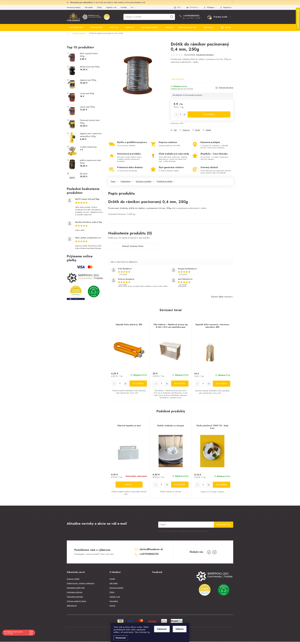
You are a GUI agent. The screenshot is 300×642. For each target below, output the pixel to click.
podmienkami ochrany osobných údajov (193, 531)
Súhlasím (180, 629)
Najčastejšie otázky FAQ (76, 588)
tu (149, 632)
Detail (129, 484)
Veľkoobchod (72, 605)
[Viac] (226, 27)
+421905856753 (190, 16)
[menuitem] (77, 27)
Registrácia (227, 7)
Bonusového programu (194, 95)
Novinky (112, 605)
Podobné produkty (164, 181)
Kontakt (112, 579)
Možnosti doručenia (226, 87)
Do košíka (209, 114)
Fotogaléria (114, 601)
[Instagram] (214, 552)
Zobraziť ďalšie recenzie (221, 296)
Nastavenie (121, 637)
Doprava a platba (73, 579)
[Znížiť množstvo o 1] (177, 114)
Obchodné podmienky (75, 597)
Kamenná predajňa (74, 7)
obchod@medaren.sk (151, 549)
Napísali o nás (111, 7)
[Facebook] (209, 552)
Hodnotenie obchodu (74, 592)
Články (99, 7)
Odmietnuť (162, 629)
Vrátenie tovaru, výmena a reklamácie (80, 583)
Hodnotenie (126, 181)
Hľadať (171, 17)
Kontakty (124, 7)
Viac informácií (177, 79)
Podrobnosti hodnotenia (205, 55)
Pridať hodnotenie (133, 246)
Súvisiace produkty (144, 181)
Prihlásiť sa (223, 524)
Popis (113, 181)
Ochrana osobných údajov (76, 601)
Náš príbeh (89, 7)
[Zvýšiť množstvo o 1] (184, 114)
